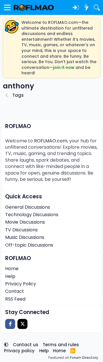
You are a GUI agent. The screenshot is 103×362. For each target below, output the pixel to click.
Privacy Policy (20, 283)
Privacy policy (19, 351)
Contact (14, 291)
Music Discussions (24, 237)
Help (10, 276)
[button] (6, 344)
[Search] (97, 7)
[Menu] (7, 7)
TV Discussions (21, 230)
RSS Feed (15, 299)
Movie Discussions (25, 222)
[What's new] (86, 7)
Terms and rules (61, 345)
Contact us (25, 345)
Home (12, 268)
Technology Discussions (31, 214)
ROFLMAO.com (50, 141)
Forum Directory (84, 357)
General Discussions (27, 207)
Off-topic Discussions (29, 245)
